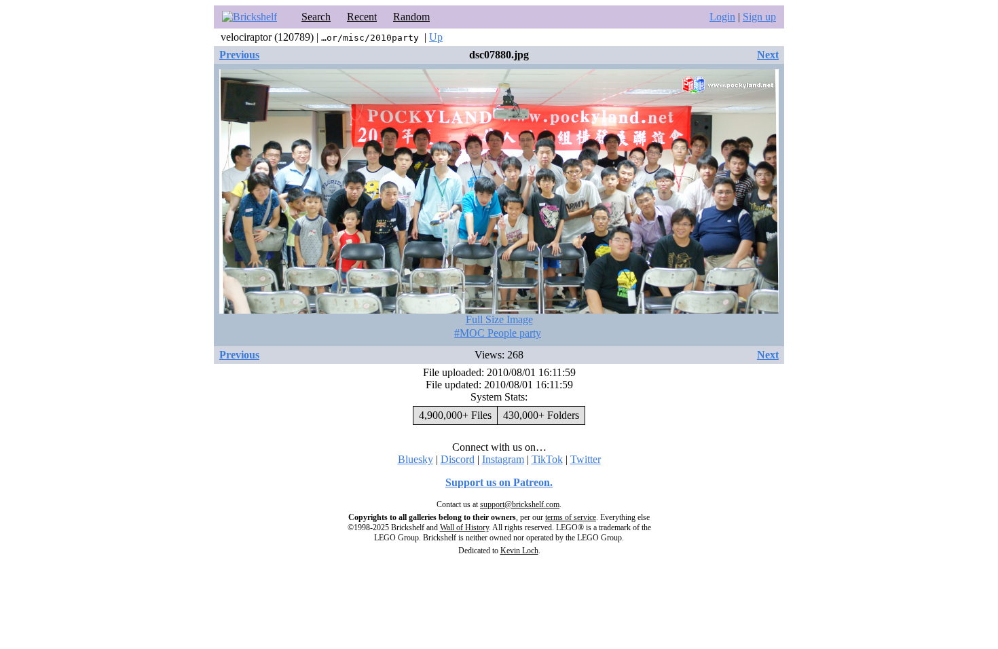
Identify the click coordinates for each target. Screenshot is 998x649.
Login (722, 16)
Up (436, 37)
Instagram (503, 459)
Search (316, 16)
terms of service (570, 517)
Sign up (759, 16)
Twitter (585, 459)
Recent (362, 16)
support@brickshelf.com (519, 504)
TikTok (547, 459)
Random (411, 16)
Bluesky (415, 459)
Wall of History (464, 527)
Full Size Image (499, 319)
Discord (458, 459)
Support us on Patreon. (499, 482)
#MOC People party (497, 333)
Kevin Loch (519, 550)
